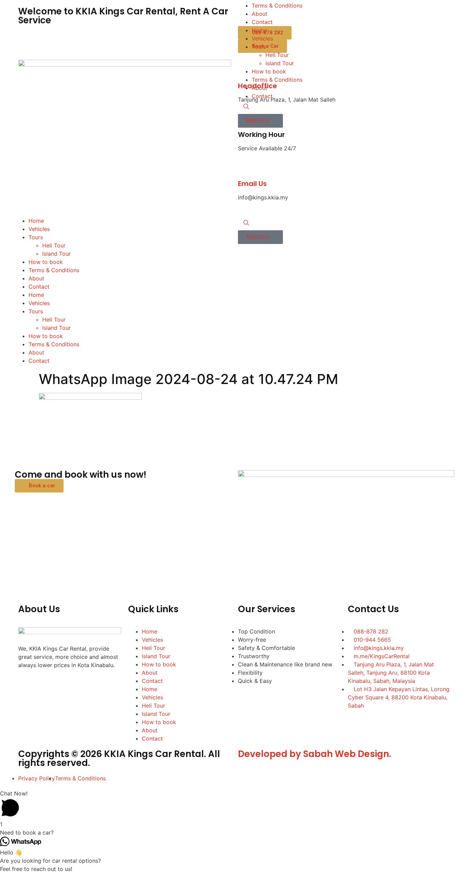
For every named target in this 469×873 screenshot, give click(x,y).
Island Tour (56, 253)
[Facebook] (26, 684)
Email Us (252, 183)
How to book (45, 261)
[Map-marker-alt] (102, 684)
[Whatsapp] (64, 684)
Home (36, 220)
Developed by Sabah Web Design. (314, 754)
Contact (38, 286)
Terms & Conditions (53, 270)
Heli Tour (54, 245)
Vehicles (39, 228)
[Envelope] (83, 684)
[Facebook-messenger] (45, 684)
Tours (35, 237)
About (36, 278)
